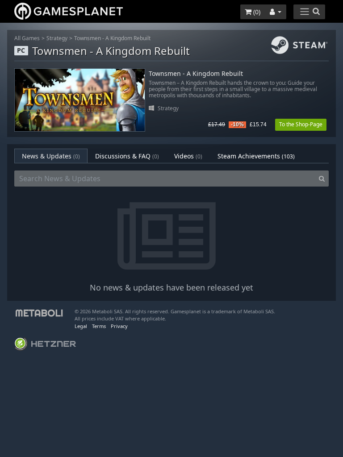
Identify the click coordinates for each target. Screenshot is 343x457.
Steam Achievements (256, 156)
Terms (99, 326)
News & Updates (51, 156)
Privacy (119, 326)
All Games (27, 38)
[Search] (322, 178)
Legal (81, 326)
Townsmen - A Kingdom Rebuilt (112, 38)
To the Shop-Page (300, 124)
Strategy (56, 38)
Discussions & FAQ (127, 156)
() (255, 12)
